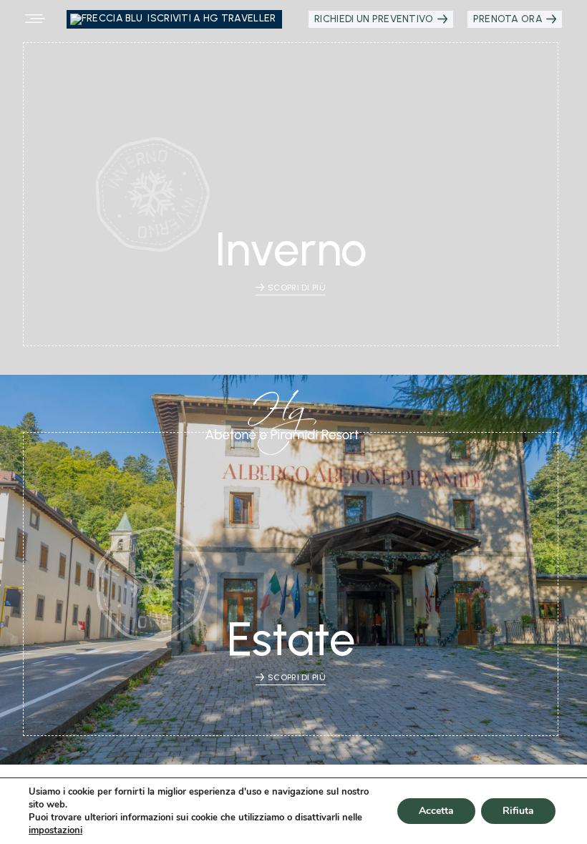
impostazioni (55, 830)
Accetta (436, 811)
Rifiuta (518, 811)
